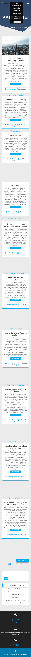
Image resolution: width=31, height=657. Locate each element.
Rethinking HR (15, 135)
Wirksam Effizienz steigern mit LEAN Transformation (15, 504)
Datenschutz (15, 621)
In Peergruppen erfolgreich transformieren (15, 391)
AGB (15, 622)
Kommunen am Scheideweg (15, 100)
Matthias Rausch (11, 89)
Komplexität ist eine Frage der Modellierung (15, 334)
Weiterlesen (15, 84)
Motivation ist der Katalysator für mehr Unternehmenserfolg (15, 225)
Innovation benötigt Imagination (15, 278)
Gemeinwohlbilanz (15, 646)
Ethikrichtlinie (15, 644)
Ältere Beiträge (22, 560)
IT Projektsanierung (15, 185)
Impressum (15, 619)
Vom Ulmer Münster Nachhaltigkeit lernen (15, 60)
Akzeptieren (17, 22)
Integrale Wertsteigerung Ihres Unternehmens (15, 447)
